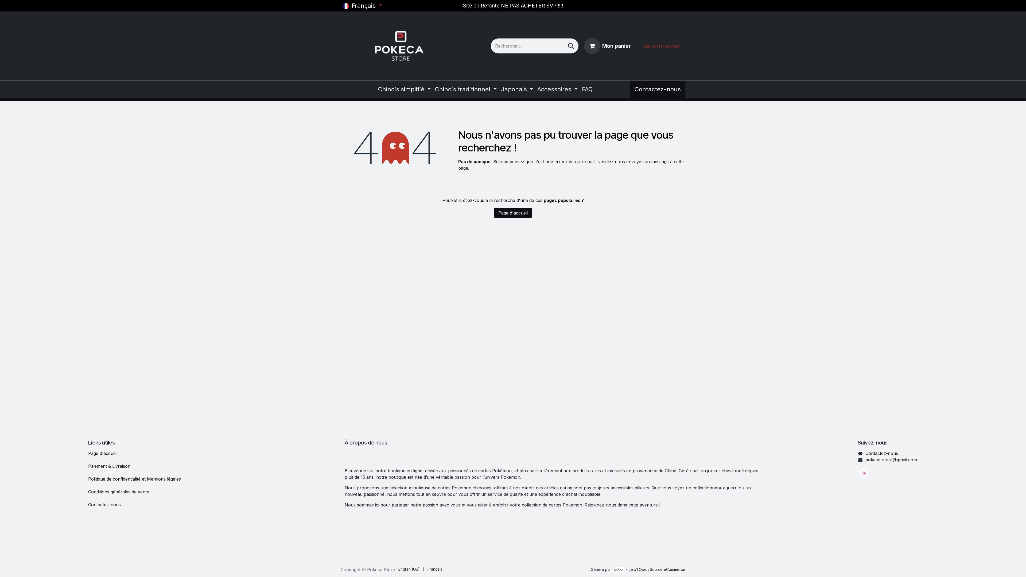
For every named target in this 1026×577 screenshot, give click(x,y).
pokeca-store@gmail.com (891, 459)
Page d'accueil (513, 213)
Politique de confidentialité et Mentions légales (134, 479)
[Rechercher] (570, 45)
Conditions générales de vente (118, 491)
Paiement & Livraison (109, 466)
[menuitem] (404, 89)
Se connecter (662, 45)
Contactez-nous (658, 89)
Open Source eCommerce (662, 569)
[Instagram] (863, 473)
